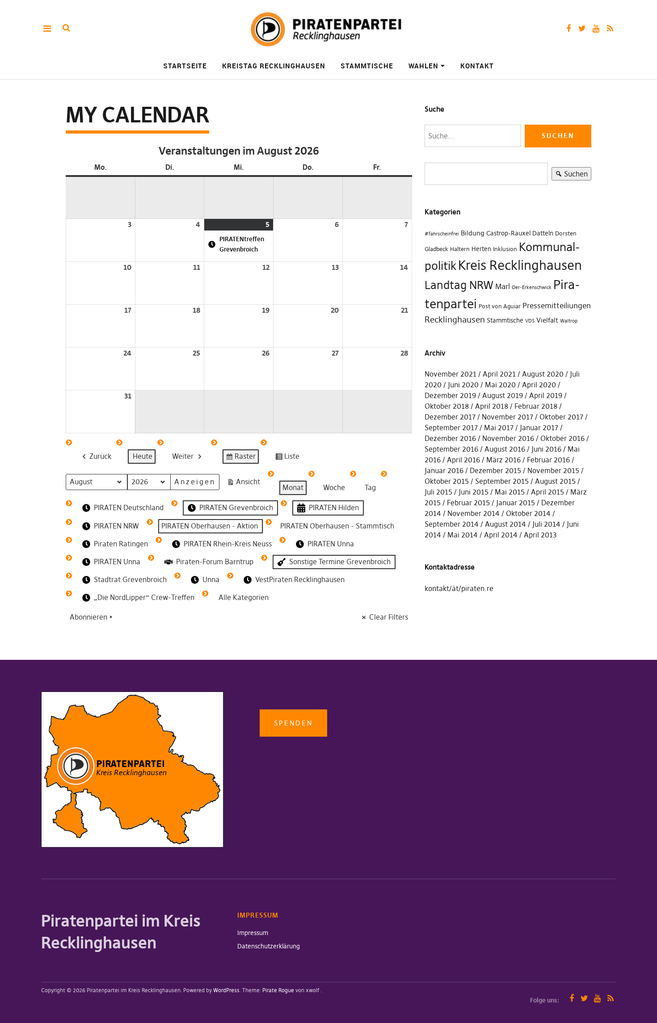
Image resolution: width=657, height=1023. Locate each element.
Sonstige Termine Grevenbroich (340, 561)
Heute (142, 456)
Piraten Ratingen (121, 543)
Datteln (542, 233)
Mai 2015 (510, 491)
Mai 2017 (499, 427)
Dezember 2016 (450, 438)
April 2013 (540, 534)
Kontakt (477, 65)
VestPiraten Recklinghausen (300, 579)
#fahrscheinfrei (442, 234)
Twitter (582, 28)
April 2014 (501, 534)
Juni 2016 (546, 448)
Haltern (460, 249)
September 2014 (452, 524)
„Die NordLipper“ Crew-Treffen (144, 597)
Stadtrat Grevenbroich (130, 579)
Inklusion (505, 249)
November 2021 (450, 373)
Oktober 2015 (447, 481)
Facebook (568, 28)
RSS (609, 28)
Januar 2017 (539, 427)
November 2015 (553, 470)
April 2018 (491, 406)
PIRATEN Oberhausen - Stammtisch (337, 525)
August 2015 (555, 481)
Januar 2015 (515, 502)
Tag (370, 487)
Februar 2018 (535, 406)
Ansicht (245, 483)
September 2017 (451, 427)
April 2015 (547, 491)
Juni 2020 (463, 384)
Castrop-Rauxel (508, 233)
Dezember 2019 (450, 395)
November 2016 (508, 438)
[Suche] (66, 28)
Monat (292, 487)
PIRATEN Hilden (334, 507)
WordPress (226, 990)
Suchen (570, 174)
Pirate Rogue (278, 990)
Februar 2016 (548, 459)
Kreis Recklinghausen (520, 265)
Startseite (185, 65)
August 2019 (502, 395)
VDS (530, 321)
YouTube (596, 28)
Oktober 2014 (528, 513)
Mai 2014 (462, 534)
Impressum (252, 933)
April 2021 (499, 373)
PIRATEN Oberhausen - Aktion (209, 525)
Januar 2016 (444, 470)
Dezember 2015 (495, 470)
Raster (240, 458)
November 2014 (473, 513)
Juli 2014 (546, 524)
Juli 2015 (438, 491)
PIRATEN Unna (330, 543)
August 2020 (543, 373)
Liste (287, 458)
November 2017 (507, 416)
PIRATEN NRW (116, 525)
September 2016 (451, 448)
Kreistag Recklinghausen (273, 65)
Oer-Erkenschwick (532, 287)
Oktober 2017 (561, 416)
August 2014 (505, 524)
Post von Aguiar (500, 306)
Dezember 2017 (450, 416)
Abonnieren (88, 616)
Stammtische (367, 65)
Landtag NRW (459, 285)
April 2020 (539, 384)
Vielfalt (547, 320)
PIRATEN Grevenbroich (236, 507)
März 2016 (503, 459)
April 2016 (463, 459)
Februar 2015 (468, 502)
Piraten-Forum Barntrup (214, 561)
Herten (481, 249)
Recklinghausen (455, 319)
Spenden (293, 723)
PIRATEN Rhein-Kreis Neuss (228, 543)
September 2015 (502, 481)
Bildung (472, 233)
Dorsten (566, 233)
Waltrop (568, 321)
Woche (334, 487)
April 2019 (545, 395)
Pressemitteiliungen (556, 305)
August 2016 (504, 448)
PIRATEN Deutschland (129, 507)
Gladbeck (436, 249)
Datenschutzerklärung (268, 946)
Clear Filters (388, 616)
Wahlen (423, 65)
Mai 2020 (500, 384)
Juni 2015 (474, 491)
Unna (210, 579)
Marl (502, 286)
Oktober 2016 (562, 438)
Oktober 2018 (447, 406)
